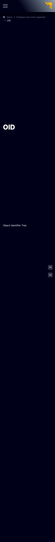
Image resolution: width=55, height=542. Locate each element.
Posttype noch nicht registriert (30, 17)
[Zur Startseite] (48, 6)
